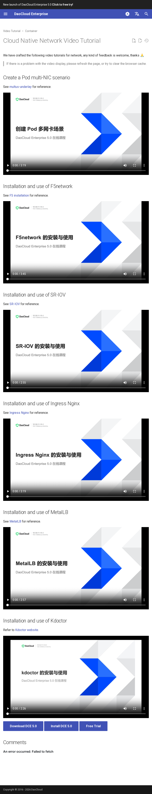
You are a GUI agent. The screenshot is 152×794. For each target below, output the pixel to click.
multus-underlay (21, 87)
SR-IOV (15, 304)
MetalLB (15, 521)
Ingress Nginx (19, 413)
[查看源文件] (133, 40)
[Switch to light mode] (127, 14)
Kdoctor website (26, 630)
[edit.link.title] (140, 40)
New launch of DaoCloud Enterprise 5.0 (38, 4)
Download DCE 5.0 (23, 726)
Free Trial (93, 726)
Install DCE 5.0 (61, 726)
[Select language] (137, 14)
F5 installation (19, 195)
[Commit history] (146, 40)
